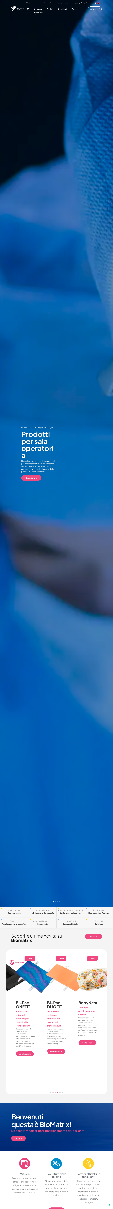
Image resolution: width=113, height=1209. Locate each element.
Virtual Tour (38, 12)
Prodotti (50, 9)
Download (62, 9)
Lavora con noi (40, 3)
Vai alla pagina (25, 1054)
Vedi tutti (93, 936)
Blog (28, 3)
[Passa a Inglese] (99, 3)
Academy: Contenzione (81, 3)
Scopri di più (31, 478)
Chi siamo (38, 9)
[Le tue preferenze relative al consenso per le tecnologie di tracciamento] (109, 1205)
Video (74, 9)
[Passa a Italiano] (96, 3)
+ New (29, 958)
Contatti (94, 9)
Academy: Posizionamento (59, 3)
